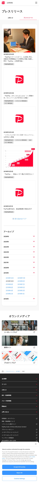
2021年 (6, 262)
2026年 (6, 236)
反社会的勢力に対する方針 (9, 440)
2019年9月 (21, 281)
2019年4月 (9, 290)
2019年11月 (21, 278)
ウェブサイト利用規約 (8, 438)
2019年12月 (10, 278)
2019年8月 (9, 284)
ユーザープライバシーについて (10, 432)
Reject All (19, 473)
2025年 (6, 242)
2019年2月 (9, 294)
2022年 (6, 257)
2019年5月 (21, 287)
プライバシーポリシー (8, 429)
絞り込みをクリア (20, 219)
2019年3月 (21, 290)
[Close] (36, 444)
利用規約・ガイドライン (8, 418)
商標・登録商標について (8, 421)
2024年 (6, 247)
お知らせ (10, 17)
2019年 (6, 273)
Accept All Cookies (19, 467)
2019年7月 (21, 284)
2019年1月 (21, 294)
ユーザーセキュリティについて (10, 435)
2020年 (6, 268)
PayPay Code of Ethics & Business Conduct (14, 426)
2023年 (6, 252)
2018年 (6, 299)
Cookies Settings (19, 478)
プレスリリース (10, 371)
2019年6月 (9, 287)
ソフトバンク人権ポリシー (9, 424)
